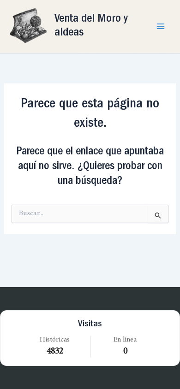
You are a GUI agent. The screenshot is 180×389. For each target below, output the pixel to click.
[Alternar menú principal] (160, 26)
